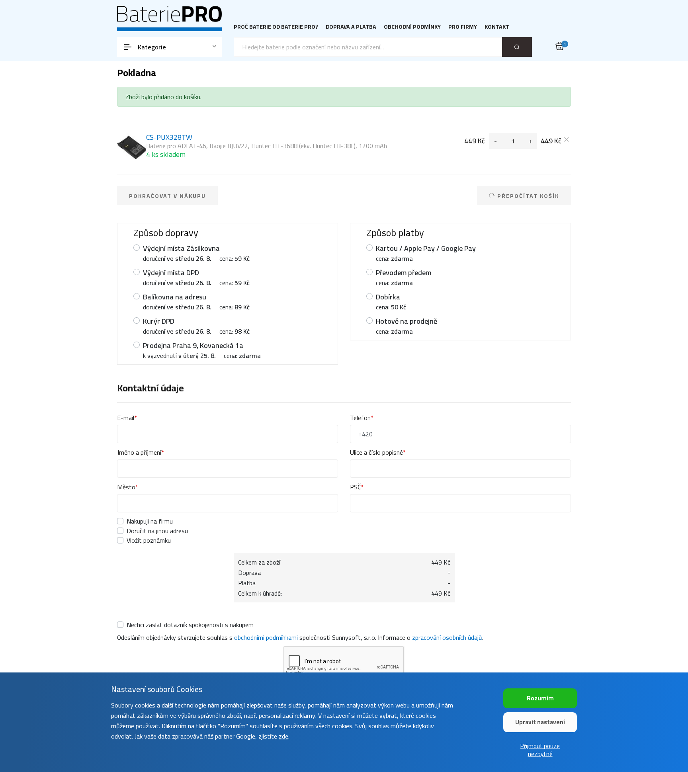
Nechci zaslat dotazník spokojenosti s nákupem (190, 624)
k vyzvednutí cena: (202, 350)
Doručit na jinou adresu (157, 531)
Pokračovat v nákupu (167, 196)
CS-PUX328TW (266, 146)
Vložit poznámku (149, 540)
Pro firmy (462, 27)
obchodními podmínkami (266, 637)
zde (283, 736)
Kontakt (497, 27)
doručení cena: (196, 253)
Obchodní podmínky (412, 27)
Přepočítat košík (527, 196)
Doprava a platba (351, 27)
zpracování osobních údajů (447, 637)
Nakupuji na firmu (150, 521)
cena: (426, 253)
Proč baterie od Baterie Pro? (276, 27)
